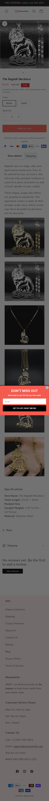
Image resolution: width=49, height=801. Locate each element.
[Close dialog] (47, 388)
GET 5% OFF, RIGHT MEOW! (24, 408)
